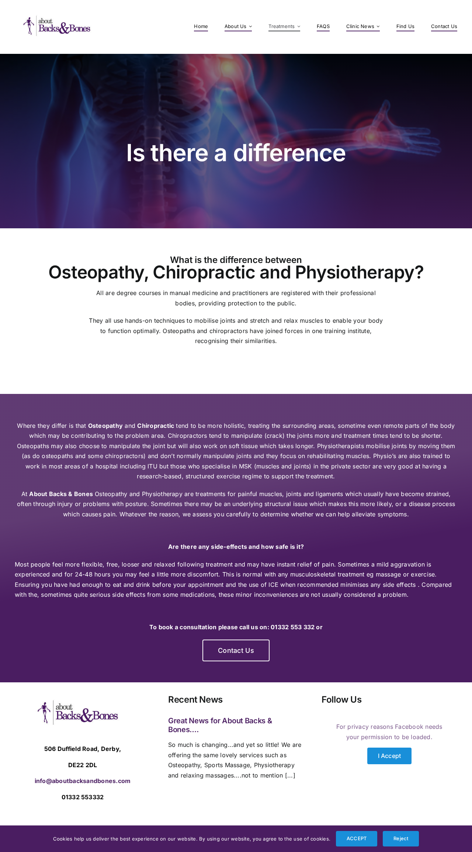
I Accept (389, 755)
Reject (400, 838)
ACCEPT (357, 838)
